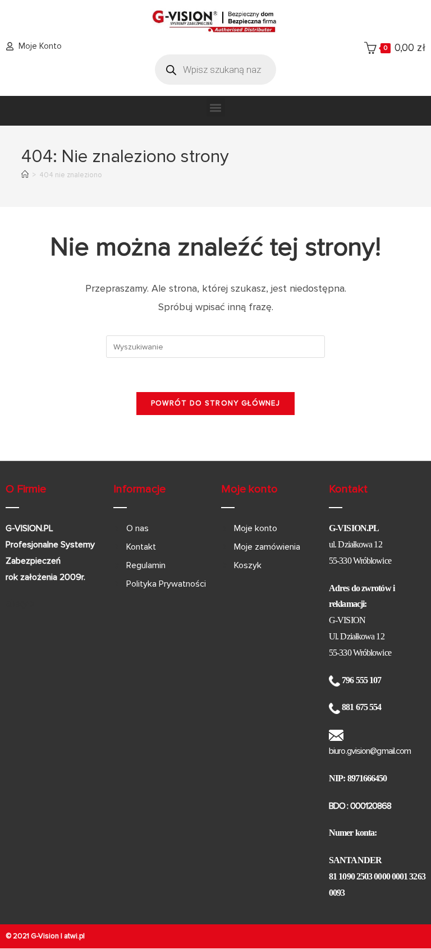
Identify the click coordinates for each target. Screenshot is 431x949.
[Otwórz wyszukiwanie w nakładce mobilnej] (215, 69)
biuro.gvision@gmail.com (370, 751)
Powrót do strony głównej (215, 403)
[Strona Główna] (25, 175)
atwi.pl (74, 936)
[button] (216, 107)
